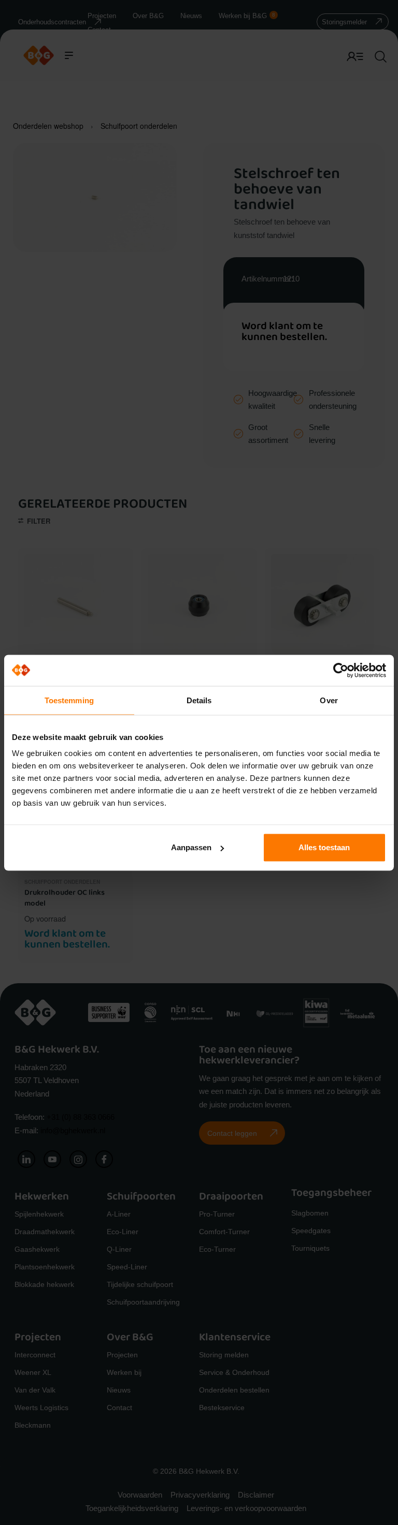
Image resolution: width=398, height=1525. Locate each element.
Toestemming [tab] (69, 699)
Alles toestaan (324, 847)
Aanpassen (191, 847)
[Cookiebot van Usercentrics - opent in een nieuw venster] (340, 670)
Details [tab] (199, 699)
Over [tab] (328, 699)
